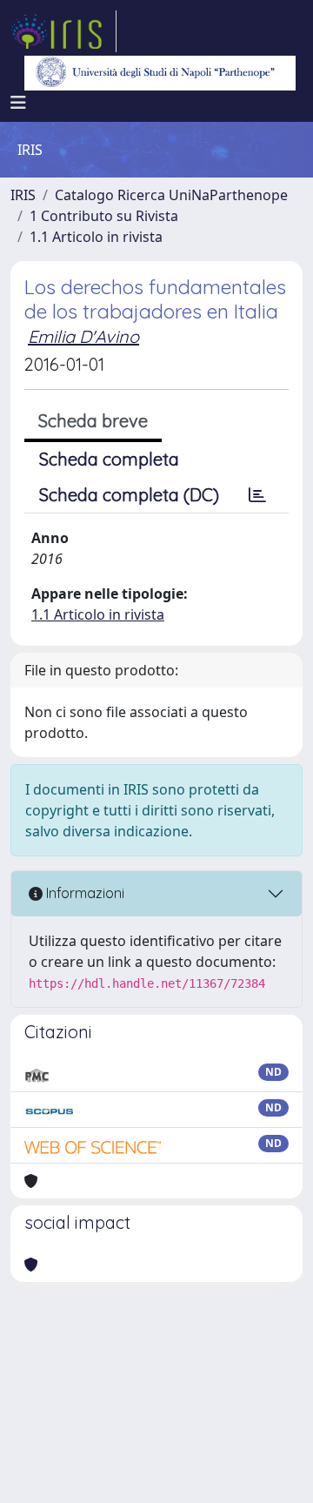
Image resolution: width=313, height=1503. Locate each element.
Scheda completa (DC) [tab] (129, 495)
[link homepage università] (160, 73)
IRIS (23, 195)
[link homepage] (63, 31)
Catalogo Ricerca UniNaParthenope (171, 195)
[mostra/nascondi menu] (18, 102)
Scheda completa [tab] (109, 459)
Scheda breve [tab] (93, 421)
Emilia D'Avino (83, 336)
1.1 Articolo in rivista (96, 236)
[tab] (257, 495)
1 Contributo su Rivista (104, 215)
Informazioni (83, 893)
